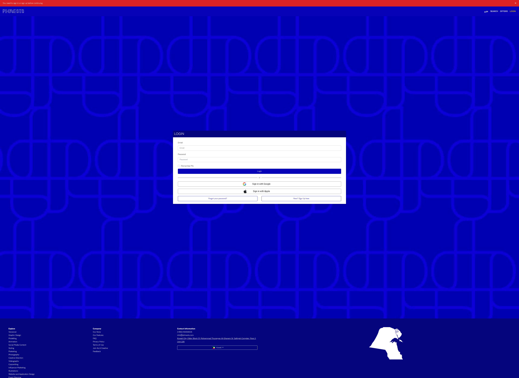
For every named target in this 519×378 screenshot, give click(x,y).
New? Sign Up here (301, 199)
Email (180, 143)
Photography (14, 355)
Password (182, 154)
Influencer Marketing (17, 368)
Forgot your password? (217, 199)
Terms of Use (98, 345)
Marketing (13, 351)
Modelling (12, 338)
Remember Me (187, 166)
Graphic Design (15, 335)
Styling (11, 348)
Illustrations (13, 371)
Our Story (97, 332)
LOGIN (513, 11)
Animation (13, 342)
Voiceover (12, 332)
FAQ (95, 338)
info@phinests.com (185, 335)
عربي (486, 11)
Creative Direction (16, 358)
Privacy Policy (98, 342)
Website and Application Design (22, 374)
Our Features (98, 335)
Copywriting (13, 364)
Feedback (97, 351)
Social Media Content (17, 345)
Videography (14, 361)
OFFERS (504, 11)
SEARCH (494, 11)
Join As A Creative (100, 348)
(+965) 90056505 (184, 332)
